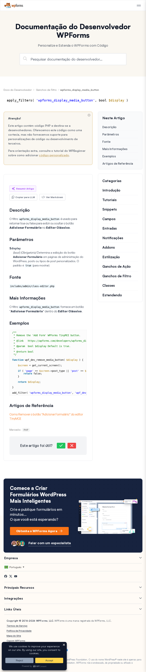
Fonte (106, 141)
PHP (26, 429)
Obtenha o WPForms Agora (36, 531)
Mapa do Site (14, 635)
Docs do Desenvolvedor (18, 89)
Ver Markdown (54, 197)
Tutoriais (109, 200)
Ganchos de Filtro (46, 89)
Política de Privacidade (19, 630)
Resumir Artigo (25, 188)
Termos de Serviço (17, 625)
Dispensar (89, 115)
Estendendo (112, 295)
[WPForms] (13, 5)
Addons (108, 247)
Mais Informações (114, 149)
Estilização (111, 257)
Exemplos (109, 156)
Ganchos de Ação (116, 266)
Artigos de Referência (117, 163)
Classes (108, 285)
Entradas (109, 228)
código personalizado (54, 155)
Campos (109, 219)
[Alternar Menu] (139, 6)
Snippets (109, 209)
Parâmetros (110, 134)
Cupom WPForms (16, 640)
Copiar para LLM (25, 197)
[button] (61, 445)
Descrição (109, 127)
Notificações (112, 238)
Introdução (111, 190)
